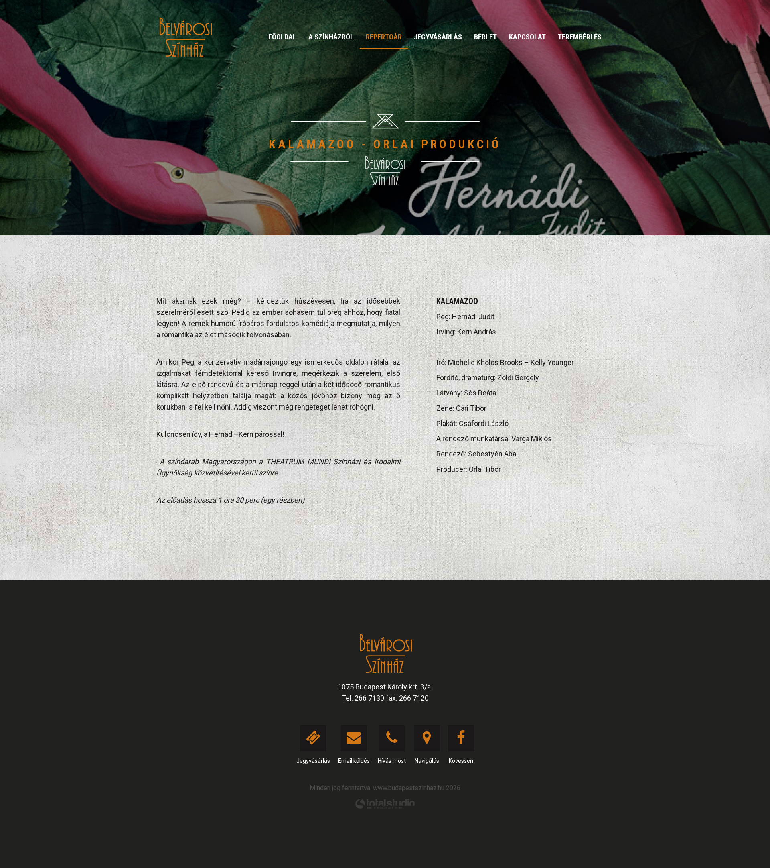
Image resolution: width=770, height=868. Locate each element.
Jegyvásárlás (438, 37)
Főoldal (282, 37)
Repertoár (384, 37)
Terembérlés (580, 37)
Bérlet (485, 37)
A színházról (331, 37)
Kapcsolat (527, 37)
